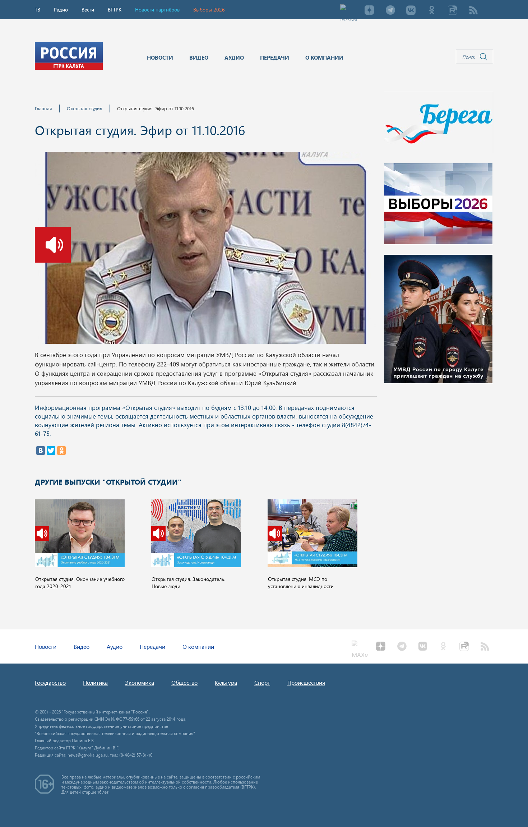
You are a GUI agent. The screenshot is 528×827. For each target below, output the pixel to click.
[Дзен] (369, 10)
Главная (43, 108)
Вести (88, 9)
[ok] (431, 10)
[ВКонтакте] (40, 450)
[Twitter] (51, 450)
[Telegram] (390, 10)
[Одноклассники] (61, 450)
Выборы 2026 (209, 9)
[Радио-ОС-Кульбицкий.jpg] (205, 250)
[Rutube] (452, 10)
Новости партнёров (157, 9)
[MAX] (348, 10)
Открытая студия (84, 108)
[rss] (473, 10)
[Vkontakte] (411, 10)
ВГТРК (114, 9)
